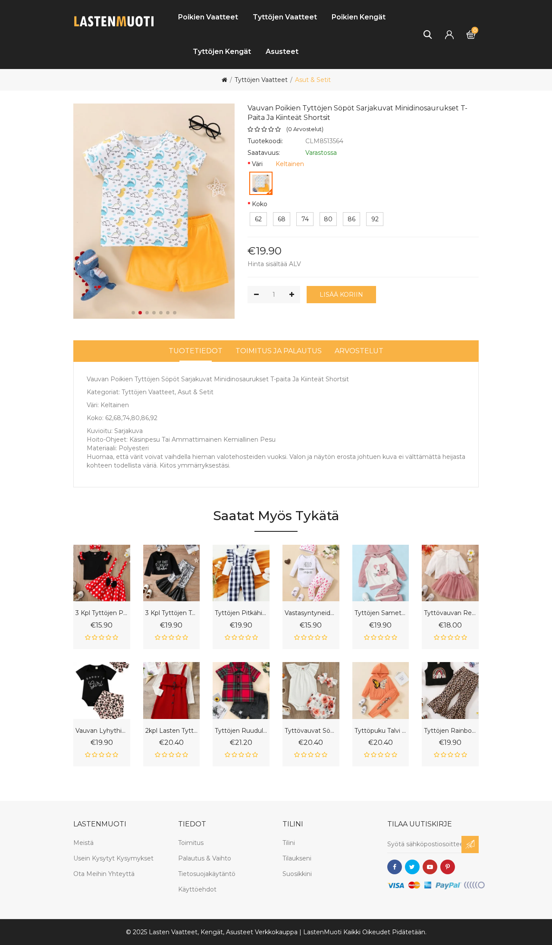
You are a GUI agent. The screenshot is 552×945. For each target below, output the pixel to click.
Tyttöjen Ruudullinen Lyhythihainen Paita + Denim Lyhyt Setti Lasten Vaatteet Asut (241, 731)
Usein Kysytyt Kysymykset (113, 858)
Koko (259, 204)
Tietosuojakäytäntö (206, 874)
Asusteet (282, 51)
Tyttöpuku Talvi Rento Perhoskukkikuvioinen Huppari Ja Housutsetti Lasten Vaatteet (380, 731)
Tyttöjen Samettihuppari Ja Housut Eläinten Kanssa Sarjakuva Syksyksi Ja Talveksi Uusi (380, 613)
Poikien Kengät (359, 17)
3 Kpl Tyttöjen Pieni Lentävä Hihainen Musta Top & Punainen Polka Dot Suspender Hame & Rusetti (101, 613)
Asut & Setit (313, 80)
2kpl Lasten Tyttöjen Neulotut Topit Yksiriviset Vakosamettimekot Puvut (171, 731)
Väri (257, 164)
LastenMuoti (322, 932)
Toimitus (191, 843)
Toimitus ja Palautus (278, 351)
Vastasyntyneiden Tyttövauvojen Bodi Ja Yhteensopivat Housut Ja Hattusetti (311, 613)
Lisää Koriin (341, 294)
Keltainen (290, 164)
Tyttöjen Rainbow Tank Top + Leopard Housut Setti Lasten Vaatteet (450, 731)
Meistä (83, 843)
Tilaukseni (296, 858)
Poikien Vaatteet (208, 17)
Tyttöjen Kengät (222, 51)
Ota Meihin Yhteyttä (104, 874)
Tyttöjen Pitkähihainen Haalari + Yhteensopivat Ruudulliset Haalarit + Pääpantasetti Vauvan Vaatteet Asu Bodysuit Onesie (241, 613)
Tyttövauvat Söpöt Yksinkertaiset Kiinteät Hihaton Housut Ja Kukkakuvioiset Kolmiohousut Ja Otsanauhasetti (311, 731)
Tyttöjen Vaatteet (285, 17)
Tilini (288, 843)
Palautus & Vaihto (204, 858)
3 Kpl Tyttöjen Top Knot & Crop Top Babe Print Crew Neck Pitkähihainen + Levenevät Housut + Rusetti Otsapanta (171, 613)
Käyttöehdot (197, 889)
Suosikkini (297, 874)
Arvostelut (359, 351)
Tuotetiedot (196, 351)
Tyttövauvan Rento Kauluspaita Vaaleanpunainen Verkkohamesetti (450, 613)
